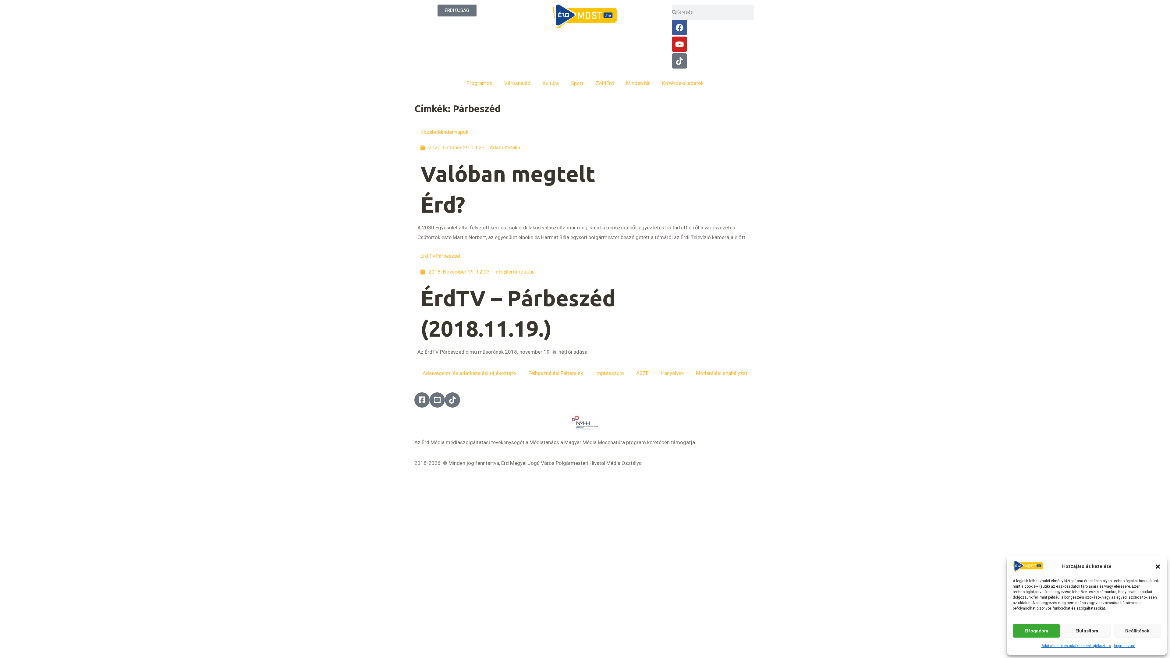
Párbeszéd (448, 256)
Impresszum (1124, 646)
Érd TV (428, 256)
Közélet (429, 132)
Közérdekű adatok (683, 83)
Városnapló (517, 83)
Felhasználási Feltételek (555, 373)
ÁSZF (642, 373)
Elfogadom (1036, 631)
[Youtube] (679, 44)
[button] (1158, 567)
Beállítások (1137, 631)
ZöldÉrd (605, 83)
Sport (577, 83)
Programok (479, 83)
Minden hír (638, 83)
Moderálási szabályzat (721, 373)
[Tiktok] (679, 61)
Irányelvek (672, 373)
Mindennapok (453, 132)
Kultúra (551, 83)
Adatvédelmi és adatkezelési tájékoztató (1076, 646)
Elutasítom (1087, 631)
